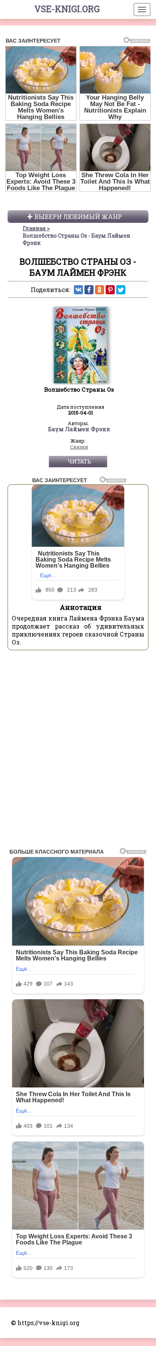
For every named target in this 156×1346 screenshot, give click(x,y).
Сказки (79, 447)
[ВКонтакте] (78, 289)
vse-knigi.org (67, 8)
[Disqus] (78, 751)
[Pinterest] (110, 289)
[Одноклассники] (99, 289)
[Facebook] (89, 289)
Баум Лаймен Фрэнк (79, 429)
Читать (79, 461)
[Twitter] (120, 289)
